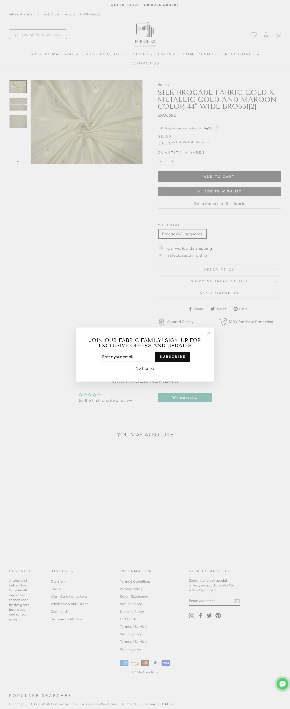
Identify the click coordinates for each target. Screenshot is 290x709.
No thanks (145, 368)
